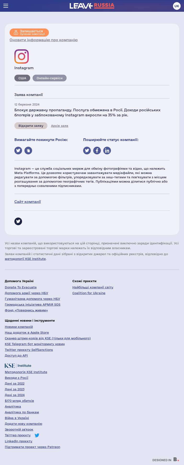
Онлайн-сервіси (50, 78)
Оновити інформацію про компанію (44, 40)
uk (176, 6)
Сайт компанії (27, 202)
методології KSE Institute (25, 258)
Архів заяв (59, 125)
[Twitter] (18, 221)
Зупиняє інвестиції (32, 32)
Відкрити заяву (30, 125)
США (22, 78)
